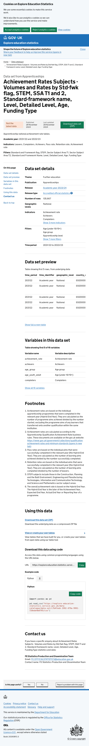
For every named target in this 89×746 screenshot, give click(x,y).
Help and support (46, 707)
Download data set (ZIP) (72, 124)
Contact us (8, 196)
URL (27, 565)
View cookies (64, 29)
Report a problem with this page (70, 684)
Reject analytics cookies (44, 29)
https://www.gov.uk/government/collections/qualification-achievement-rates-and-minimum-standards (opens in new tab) (55, 443)
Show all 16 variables (35, 388)
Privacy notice (19, 703)
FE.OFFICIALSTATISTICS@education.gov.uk (52, 659)
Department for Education (46, 712)
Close (83, 49)
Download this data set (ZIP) (39, 520)
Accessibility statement (14, 707)
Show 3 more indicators (54, 222)
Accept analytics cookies (17, 29)
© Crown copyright (76, 738)
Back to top (8, 202)
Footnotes (8, 188)
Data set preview (11, 177)
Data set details (11, 173)
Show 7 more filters (52, 239)
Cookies (7, 703)
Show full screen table (35, 324)
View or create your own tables (40, 533)
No (44, 684)
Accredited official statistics (58, 193)
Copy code (75, 594)
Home (5, 62)
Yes (31, 684)
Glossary (32, 707)
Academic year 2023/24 (55, 187)
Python (30, 578)
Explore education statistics (20, 43)
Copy (81, 565)
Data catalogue (17, 62)
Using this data (10, 192)
